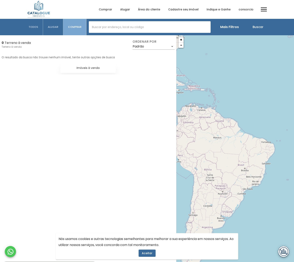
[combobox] (150, 27)
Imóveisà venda (88, 68)
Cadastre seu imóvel (183, 9)
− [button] (181, 45)
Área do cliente (149, 9)
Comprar (105, 9)
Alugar (125, 9)
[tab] (33, 27)
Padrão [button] (138, 46)
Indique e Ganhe (219, 9)
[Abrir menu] (263, 9)
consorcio (246, 9)
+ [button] (181, 39)
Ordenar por (145, 41)
